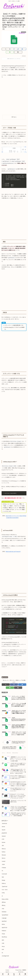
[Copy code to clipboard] (25, 176)
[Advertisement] (14, 97)
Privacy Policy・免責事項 (20, 970)
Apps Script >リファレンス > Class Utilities (16, 515)
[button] (18, 52)
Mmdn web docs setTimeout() (13, 551)
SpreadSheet (5, 677)
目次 (13, 117)
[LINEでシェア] (10, 52)
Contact (7, 970)
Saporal (7, 972)
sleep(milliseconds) (12, 517)
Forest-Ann (20, 972)
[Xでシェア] (6, 49)
